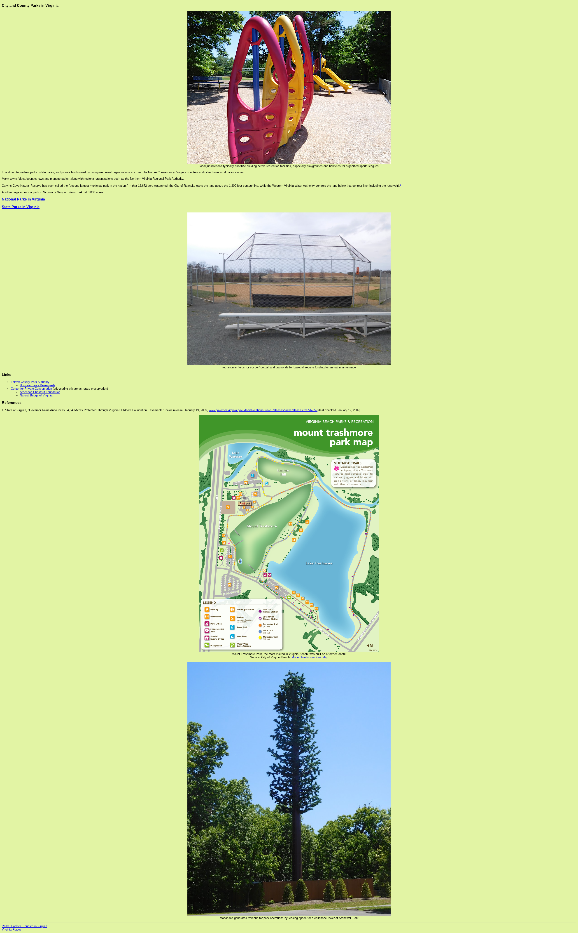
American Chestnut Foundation (40, 392)
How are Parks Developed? (37, 385)
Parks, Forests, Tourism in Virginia (24, 926)
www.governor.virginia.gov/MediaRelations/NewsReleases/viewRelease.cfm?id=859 (263, 410)
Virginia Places (11, 929)
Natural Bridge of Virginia (36, 395)
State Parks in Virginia (21, 207)
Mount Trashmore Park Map (309, 657)
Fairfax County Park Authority (30, 382)
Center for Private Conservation (31, 388)
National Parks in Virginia (23, 199)
